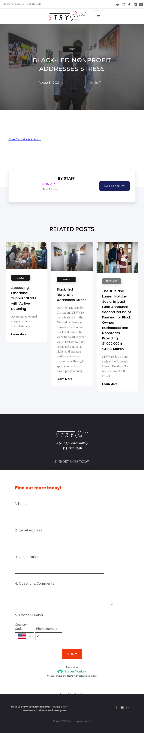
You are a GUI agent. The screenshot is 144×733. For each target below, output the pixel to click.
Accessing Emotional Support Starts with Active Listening (23, 298)
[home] (66, 13)
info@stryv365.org (13, 3)
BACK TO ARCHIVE (114, 186)
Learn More (19, 334)
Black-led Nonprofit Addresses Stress (71, 294)
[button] (98, 16)
